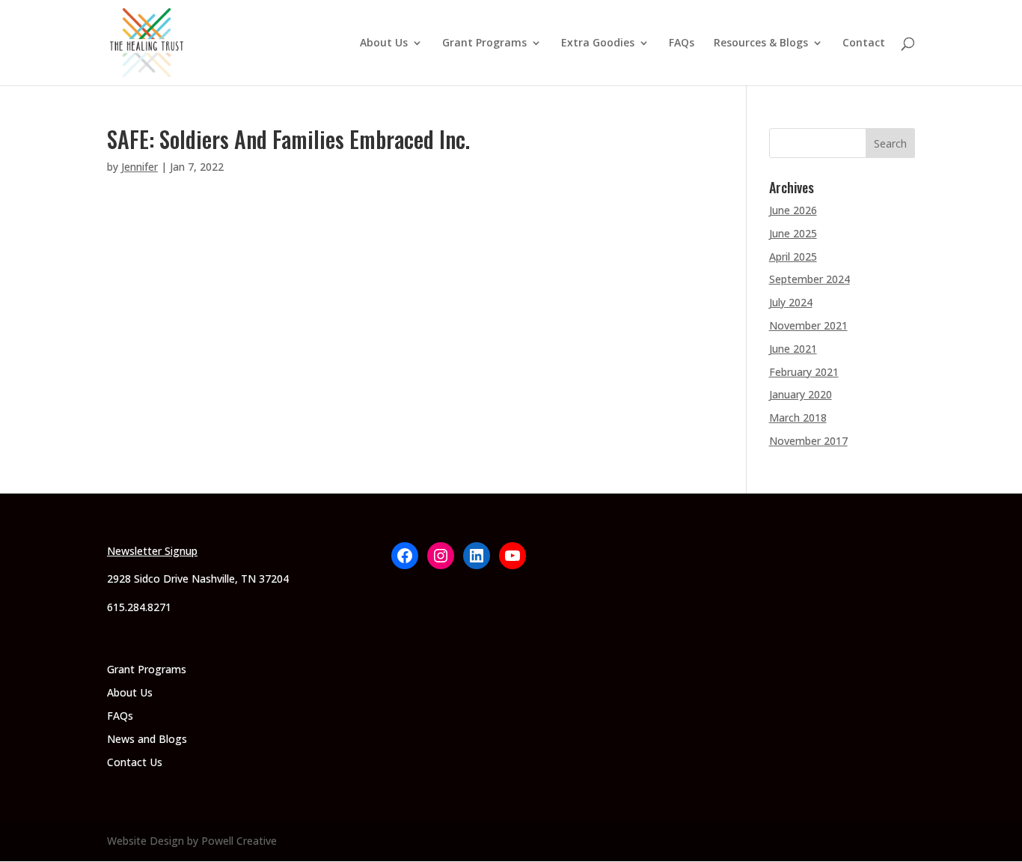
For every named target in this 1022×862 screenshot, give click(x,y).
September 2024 (809, 279)
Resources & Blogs (761, 43)
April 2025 (793, 256)
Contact (863, 43)
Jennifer (139, 167)
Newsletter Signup (152, 551)
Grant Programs (484, 43)
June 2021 (793, 349)
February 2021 (804, 372)
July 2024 (791, 302)
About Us (384, 43)
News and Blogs (147, 739)
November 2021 (808, 325)
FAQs (681, 43)
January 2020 (800, 394)
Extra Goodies (597, 43)
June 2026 (793, 210)
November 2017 (808, 441)
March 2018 (798, 417)
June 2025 (793, 233)
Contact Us (134, 762)
